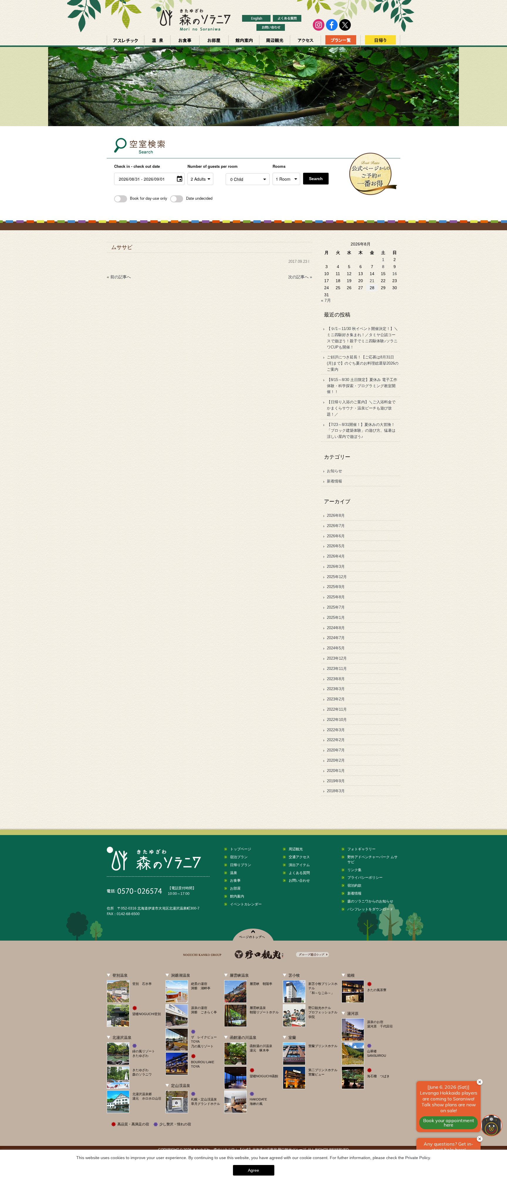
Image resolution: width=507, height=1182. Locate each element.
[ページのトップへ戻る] (254, 935)
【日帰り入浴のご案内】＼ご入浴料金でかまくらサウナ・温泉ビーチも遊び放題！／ (361, 408)
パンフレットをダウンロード (370, 909)
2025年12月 (337, 577)
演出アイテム (299, 865)
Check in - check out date (137, 166)
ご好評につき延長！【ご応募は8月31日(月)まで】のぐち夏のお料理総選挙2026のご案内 (362, 363)
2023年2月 (336, 699)
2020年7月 (336, 750)
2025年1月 (336, 617)
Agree (253, 1170)
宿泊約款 (354, 885)
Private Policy (417, 1157)
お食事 (184, 41)
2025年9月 (336, 587)
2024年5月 (336, 648)
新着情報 (334, 481)
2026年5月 (336, 546)
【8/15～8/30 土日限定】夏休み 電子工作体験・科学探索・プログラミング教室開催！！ (362, 385)
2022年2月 (336, 740)
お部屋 (214, 41)
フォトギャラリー (361, 849)
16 (394, 273)
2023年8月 (336, 679)
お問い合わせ (299, 880)
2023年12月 (337, 658)
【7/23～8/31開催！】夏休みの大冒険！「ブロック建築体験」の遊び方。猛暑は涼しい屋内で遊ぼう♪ (361, 430)
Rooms (279, 166)
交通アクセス (305, 41)
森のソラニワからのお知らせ (370, 901)
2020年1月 (336, 770)
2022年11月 (337, 709)
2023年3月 (336, 689)
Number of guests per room (205, 166)
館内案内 (244, 41)
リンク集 (354, 870)
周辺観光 (274, 41)
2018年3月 (336, 791)
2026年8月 (336, 515)
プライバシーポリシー (365, 878)
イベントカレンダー (246, 904)
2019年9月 (336, 781)
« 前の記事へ (119, 277)
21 (372, 280)
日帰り (380, 41)
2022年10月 (337, 719)
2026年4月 (336, 556)
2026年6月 (336, 536)
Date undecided (199, 198)
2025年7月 (336, 607)
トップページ (240, 849)
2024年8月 (336, 628)
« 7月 (326, 300)
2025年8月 (336, 597)
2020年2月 (336, 760)
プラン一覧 (340, 41)
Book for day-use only (148, 198)
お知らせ (334, 471)
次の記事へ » (300, 277)
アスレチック (125, 41)
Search (316, 178)
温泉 (157, 41)
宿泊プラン (239, 857)
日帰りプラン (240, 865)
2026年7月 (336, 526)
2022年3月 (336, 730)
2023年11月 (337, 668)
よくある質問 (299, 873)
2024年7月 (336, 638)
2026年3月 (336, 566)
